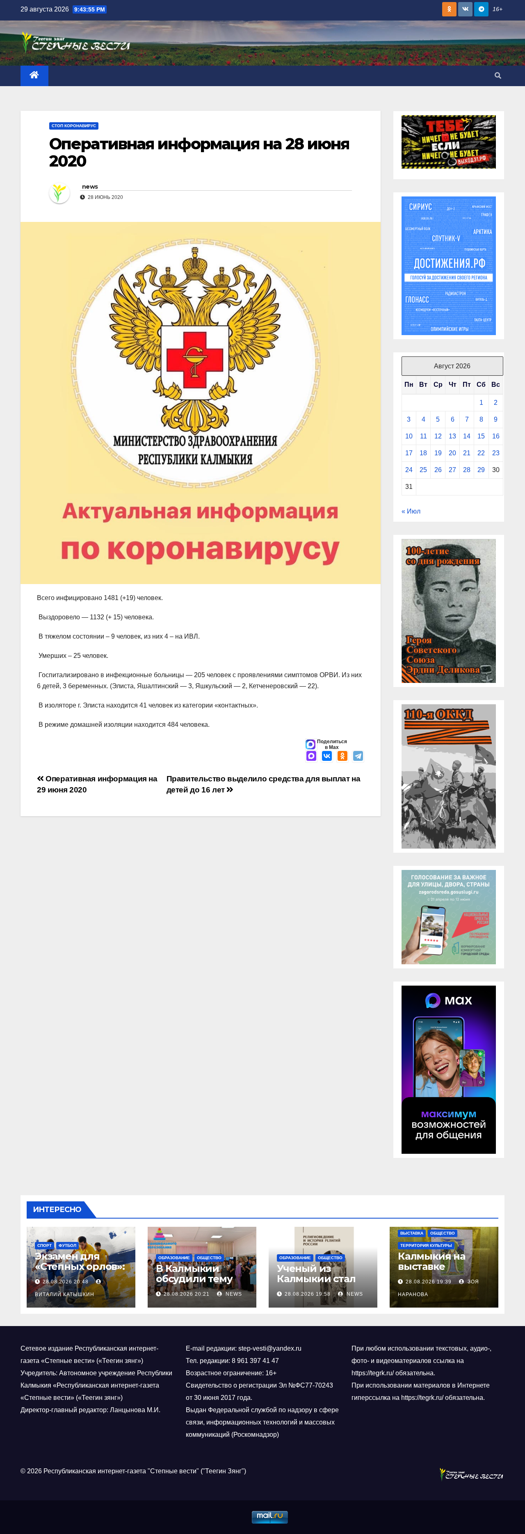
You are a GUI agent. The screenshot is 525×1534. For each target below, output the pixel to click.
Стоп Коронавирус (74, 125)
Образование (174, 1258)
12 (438, 436)
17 (409, 453)
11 (423, 436)
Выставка (411, 1233)
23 (496, 453)
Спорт (44, 1245)
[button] (498, 75)
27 (452, 469)
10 (409, 436)
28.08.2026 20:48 (66, 1282)
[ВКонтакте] (327, 757)
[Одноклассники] (342, 757)
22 (481, 453)
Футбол (67, 1245)
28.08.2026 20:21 (187, 1294)
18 (423, 453)
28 (466, 469)
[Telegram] (358, 757)
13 (452, 436)
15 (481, 436)
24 (409, 469)
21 (466, 453)
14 (466, 436)
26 (438, 469)
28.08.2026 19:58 (308, 1294)
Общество (209, 1258)
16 (496, 436)
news (90, 186)
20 (452, 453)
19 (438, 453)
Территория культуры (426, 1245)
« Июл (411, 511)
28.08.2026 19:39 (429, 1282)
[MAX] (311, 757)
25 (423, 469)
